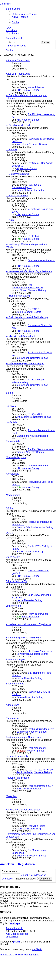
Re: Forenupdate (37, 748)
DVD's (9, 532)
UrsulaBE (21, 190)
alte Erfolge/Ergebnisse (40, 651)
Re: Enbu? (33, 236)
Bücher (10, 508)
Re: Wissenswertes (38, 614)
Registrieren (26, 864)
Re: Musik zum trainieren (41, 729)
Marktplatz (11, 796)
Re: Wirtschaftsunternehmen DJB (27, 286)
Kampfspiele (12, 473)
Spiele (9, 393)
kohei (19, 828)
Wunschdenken (36, 87)
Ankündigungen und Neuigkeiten (23, 737)
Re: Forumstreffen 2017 (40, 786)
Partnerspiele (13, 441)
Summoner (22, 731)
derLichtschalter (24, 772)
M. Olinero (21, 290)
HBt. (18, 90)
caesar (20, 600)
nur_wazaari (23, 358)
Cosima (20, 697)
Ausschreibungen (15, 659)
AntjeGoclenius (24, 417)
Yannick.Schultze (25, 527)
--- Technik (11, 149)
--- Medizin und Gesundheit (20, 336)
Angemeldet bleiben (26, 878)
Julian (19, 312)
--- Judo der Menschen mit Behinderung (27, 317)
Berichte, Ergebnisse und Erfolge (23, 637)
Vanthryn (15, 923)
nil (17, 168)
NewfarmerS (23, 654)
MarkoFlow (22, 144)
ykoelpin (20, 452)
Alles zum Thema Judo (18, 60)
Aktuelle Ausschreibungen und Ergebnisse (28, 624)
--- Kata (10, 220)
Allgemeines (12, 705)
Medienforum (13, 495)
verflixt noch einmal (38, 465)
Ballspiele (11, 406)
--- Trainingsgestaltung (18, 295)
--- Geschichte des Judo (18, 125)
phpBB (17, 941)
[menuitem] (25, 14)
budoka (20, 551)
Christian (21, 750)
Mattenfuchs (22, 436)
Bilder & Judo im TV (16, 581)
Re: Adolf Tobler (36, 826)
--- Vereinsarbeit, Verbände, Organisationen (29, 271)
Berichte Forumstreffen (18, 756)
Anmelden (7, 864)
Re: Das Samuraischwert (41, 449)
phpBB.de (37, 949)
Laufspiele (11, 422)
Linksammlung (14, 605)
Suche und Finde (15, 683)
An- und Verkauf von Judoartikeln (23, 809)
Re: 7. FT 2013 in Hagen (41, 769)
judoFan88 (22, 855)
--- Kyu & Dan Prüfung (17, 195)
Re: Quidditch (35, 414)
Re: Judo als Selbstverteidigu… (26, 186)
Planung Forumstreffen (18, 777)
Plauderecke (12, 718)
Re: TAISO (33, 309)
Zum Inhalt (5, 3)
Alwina (20, 788)
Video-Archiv (13, 557)
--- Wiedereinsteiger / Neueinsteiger (25, 363)
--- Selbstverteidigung (17, 174)
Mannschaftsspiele (16, 457)
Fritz (18, 239)
